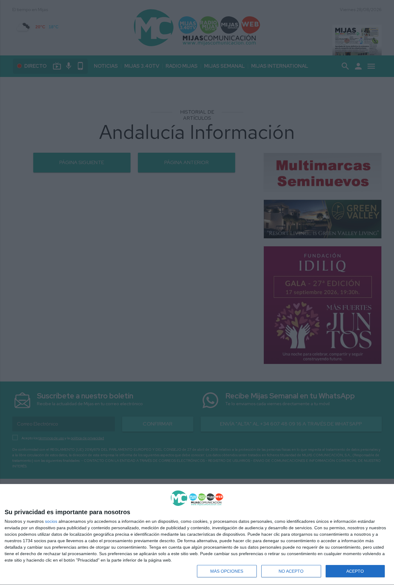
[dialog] (197, 534)
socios (51, 521)
